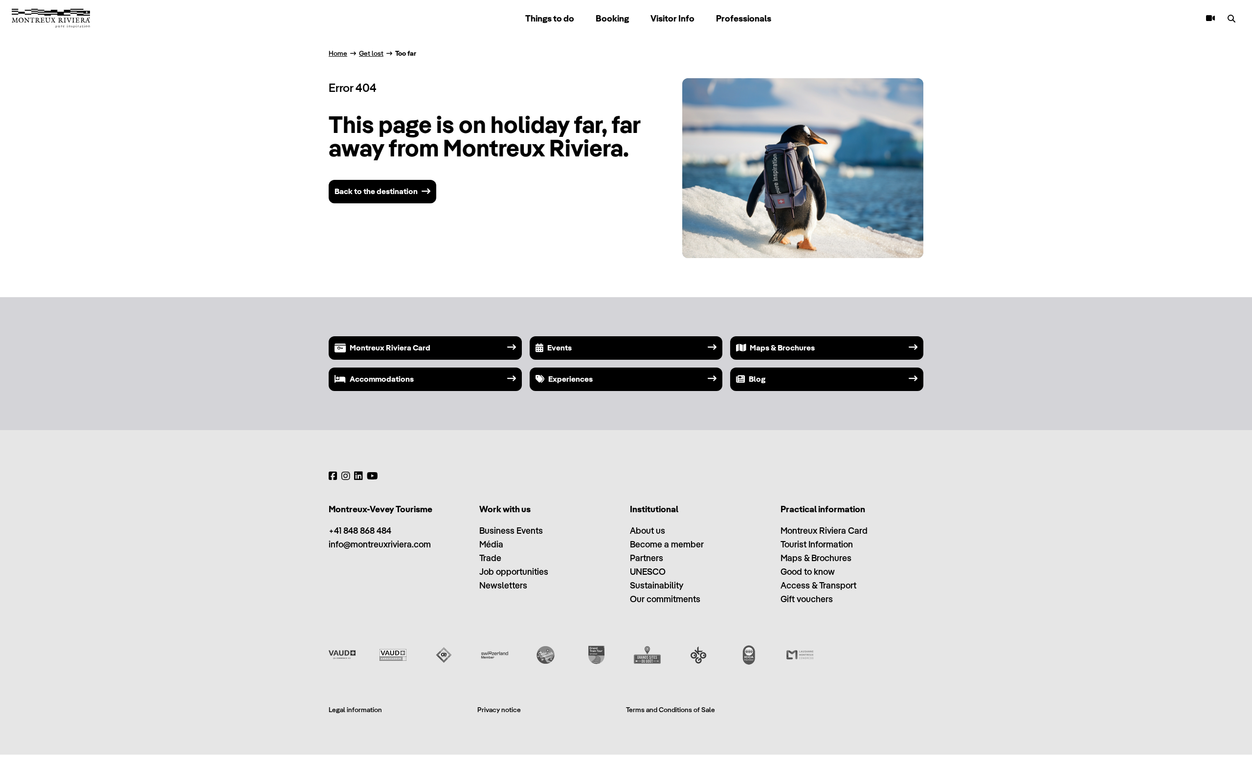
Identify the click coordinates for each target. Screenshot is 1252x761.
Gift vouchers (807, 599)
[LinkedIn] (358, 476)
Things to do (549, 18)
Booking (612, 18)
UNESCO (648, 571)
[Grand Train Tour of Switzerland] (596, 655)
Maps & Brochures (816, 558)
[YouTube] (372, 476)
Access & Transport (818, 585)
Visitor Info (672, 18)
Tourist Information (817, 544)
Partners (646, 558)
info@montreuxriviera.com (380, 544)
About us (647, 530)
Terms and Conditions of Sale (670, 709)
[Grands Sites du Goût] (647, 655)
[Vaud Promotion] (342, 655)
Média (491, 544)
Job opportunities (513, 571)
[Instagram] (345, 476)
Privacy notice (499, 709)
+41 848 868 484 (360, 530)
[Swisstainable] (545, 655)
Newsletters (503, 585)
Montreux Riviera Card (824, 530)
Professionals (743, 18)
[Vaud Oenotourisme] (443, 655)
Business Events (511, 530)
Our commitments (665, 599)
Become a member (667, 544)
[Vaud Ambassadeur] (393, 655)
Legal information (355, 709)
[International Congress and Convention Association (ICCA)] (749, 655)
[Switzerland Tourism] (494, 655)
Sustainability (656, 585)
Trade (490, 558)
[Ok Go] (698, 655)
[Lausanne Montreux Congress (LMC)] (799, 655)
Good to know (808, 571)
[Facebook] (333, 476)
